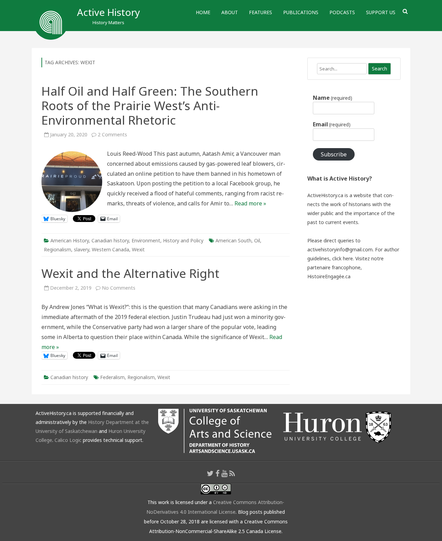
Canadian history (110, 240)
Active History (108, 12)
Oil (257, 240)
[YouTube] (224, 473)
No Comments (118, 287)
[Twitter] (210, 473)
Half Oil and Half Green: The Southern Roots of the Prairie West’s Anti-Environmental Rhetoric (149, 105)
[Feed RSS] (232, 473)
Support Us (380, 12)
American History (69, 240)
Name (332, 97)
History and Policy (183, 240)
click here (342, 258)
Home (203, 12)
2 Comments (112, 134)
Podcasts (342, 12)
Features (260, 12)
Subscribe (334, 154)
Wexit (138, 249)
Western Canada (110, 249)
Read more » (250, 203)
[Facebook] (217, 473)
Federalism (112, 377)
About (229, 12)
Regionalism (57, 249)
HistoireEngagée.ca (328, 276)
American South (233, 240)
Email (331, 124)
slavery (81, 249)
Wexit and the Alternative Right (130, 273)
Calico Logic (68, 440)
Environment (146, 240)
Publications (300, 12)
